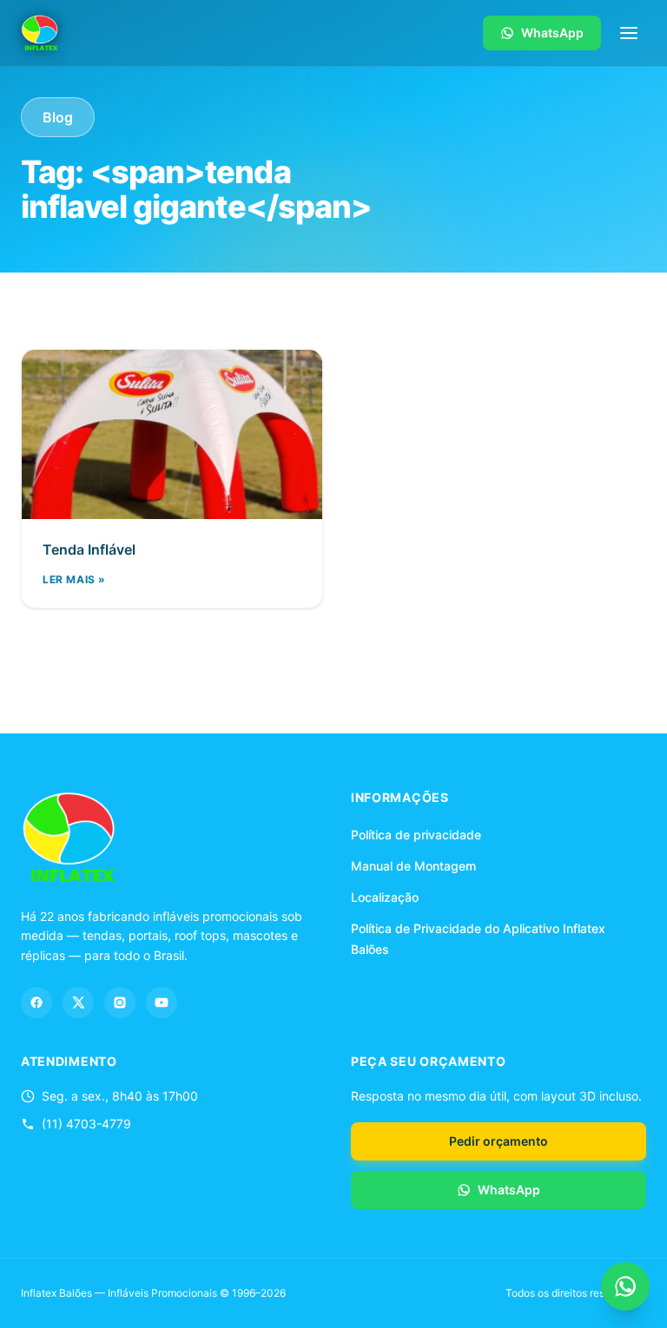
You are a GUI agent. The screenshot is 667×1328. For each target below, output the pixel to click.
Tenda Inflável (89, 549)
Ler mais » (74, 579)
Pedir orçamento (498, 1141)
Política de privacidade (416, 834)
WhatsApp (552, 32)
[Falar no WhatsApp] (625, 1286)
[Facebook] (36, 1002)
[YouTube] (161, 1002)
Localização (385, 897)
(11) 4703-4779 (86, 1123)
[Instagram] (119, 1002)
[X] (78, 1002)
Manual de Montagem (413, 865)
